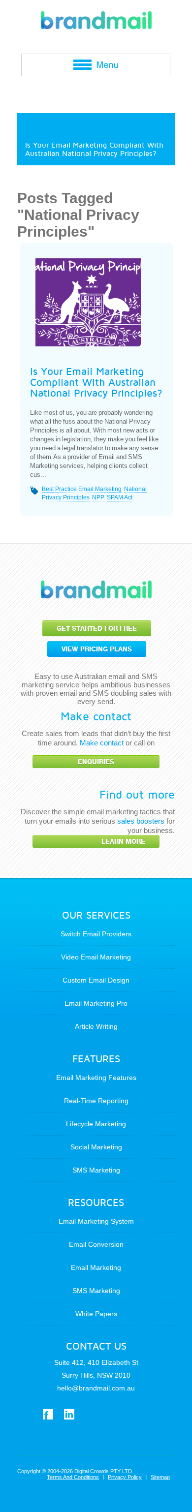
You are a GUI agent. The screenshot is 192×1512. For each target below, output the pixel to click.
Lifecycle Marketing (96, 1124)
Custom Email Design (96, 980)
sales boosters (140, 821)
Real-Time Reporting (96, 1101)
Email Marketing (96, 1267)
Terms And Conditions (73, 1477)
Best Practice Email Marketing (82, 489)
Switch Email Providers (96, 934)
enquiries (96, 762)
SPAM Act (119, 497)
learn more (123, 841)
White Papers (96, 1314)
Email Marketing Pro (96, 1003)
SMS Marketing (96, 1170)
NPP (98, 497)
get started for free (97, 628)
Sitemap (160, 1477)
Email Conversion (96, 1244)
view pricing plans (97, 649)
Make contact (102, 743)
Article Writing (96, 1026)
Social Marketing (96, 1147)
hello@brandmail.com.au (96, 1388)
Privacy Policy (125, 1477)
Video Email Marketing (96, 957)
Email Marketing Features (96, 1077)
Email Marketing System (96, 1221)
